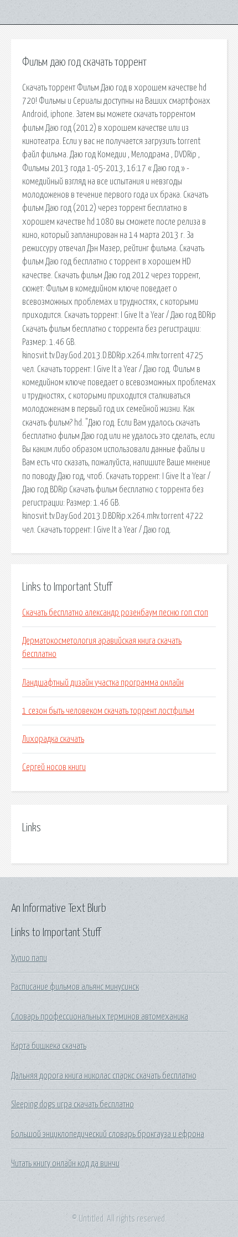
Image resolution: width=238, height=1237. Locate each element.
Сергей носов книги (54, 767)
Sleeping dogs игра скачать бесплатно (72, 1104)
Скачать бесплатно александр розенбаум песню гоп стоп (115, 612)
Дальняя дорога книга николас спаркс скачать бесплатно (103, 1075)
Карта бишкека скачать (48, 1046)
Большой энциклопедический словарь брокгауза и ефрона (107, 1134)
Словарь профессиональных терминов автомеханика (99, 1016)
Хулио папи (29, 958)
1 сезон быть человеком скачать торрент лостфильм (108, 711)
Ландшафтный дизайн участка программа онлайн (103, 682)
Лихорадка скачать (53, 739)
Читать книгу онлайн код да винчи (65, 1163)
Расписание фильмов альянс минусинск (75, 987)
